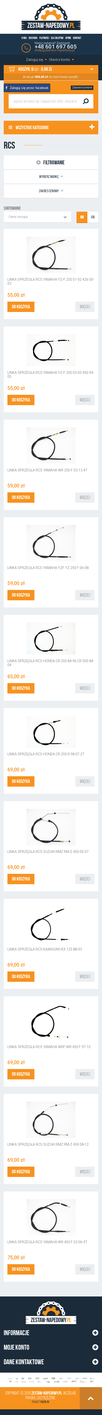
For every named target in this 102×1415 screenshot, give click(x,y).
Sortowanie (12, 208)
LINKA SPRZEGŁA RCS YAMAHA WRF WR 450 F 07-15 (49, 1047)
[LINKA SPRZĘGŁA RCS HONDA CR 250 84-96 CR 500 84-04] (51, 638)
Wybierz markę (49, 176)
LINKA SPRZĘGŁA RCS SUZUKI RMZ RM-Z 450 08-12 (48, 1144)
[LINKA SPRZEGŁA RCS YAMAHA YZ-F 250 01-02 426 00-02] (51, 254)
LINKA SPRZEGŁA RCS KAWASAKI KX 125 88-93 (44, 949)
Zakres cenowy (49, 191)
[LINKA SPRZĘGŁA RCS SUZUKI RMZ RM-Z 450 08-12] (51, 1119)
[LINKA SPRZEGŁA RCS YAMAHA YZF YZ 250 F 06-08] (51, 543)
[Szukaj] (85, 101)
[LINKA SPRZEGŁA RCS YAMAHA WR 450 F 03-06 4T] (51, 1217)
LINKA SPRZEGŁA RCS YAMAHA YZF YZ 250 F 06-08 (48, 568)
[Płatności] (51, 1380)
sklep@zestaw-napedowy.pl (55, 50)
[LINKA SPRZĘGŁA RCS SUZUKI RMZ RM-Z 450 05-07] (51, 827)
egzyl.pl (45, 1402)
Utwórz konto (59, 60)
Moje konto (16, 1347)
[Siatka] (81, 217)
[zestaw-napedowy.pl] (51, 17)
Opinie (68, 37)
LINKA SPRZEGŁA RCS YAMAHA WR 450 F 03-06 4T (47, 1242)
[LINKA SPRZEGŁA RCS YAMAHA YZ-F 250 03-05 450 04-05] (51, 350)
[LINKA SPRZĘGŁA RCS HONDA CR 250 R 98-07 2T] (51, 731)
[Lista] (92, 217)
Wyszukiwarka (24, 88)
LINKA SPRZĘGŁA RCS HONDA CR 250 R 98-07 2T (45, 754)
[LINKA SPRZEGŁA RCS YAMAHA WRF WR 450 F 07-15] (51, 1022)
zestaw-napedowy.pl (46, 1393)
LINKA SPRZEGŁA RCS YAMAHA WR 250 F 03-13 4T (47, 470)
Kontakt (77, 37)
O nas (24, 37)
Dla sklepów (57, 37)
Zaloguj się (34, 60)
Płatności (44, 37)
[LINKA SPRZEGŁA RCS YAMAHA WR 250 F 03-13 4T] (51, 445)
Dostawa (33, 37)
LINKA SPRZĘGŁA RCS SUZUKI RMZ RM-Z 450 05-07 (48, 852)
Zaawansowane (82, 87)
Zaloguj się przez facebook (29, 88)
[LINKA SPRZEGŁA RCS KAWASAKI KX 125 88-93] (51, 924)
